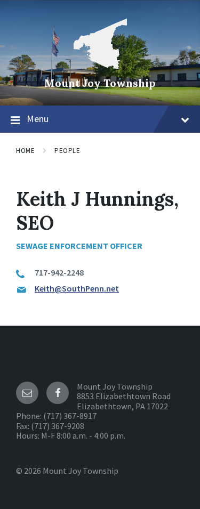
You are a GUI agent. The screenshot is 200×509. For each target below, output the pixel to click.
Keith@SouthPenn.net (77, 288)
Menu (38, 118)
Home (25, 150)
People (67, 150)
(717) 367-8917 (70, 415)
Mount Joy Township (100, 83)
